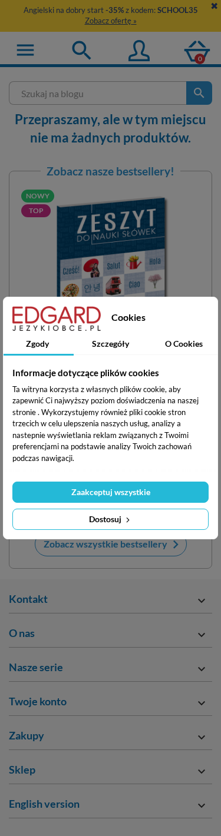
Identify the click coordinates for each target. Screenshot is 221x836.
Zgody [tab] (37, 344)
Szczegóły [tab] (110, 344)
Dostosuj (106, 519)
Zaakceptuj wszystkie (110, 492)
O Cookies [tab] (184, 344)
